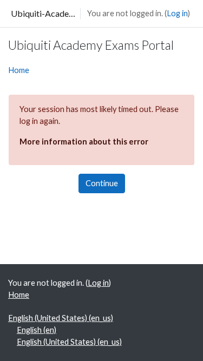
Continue (102, 183)
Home (18, 70)
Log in (177, 13)
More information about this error (83, 141)
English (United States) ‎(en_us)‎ (60, 318)
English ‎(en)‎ (36, 329)
